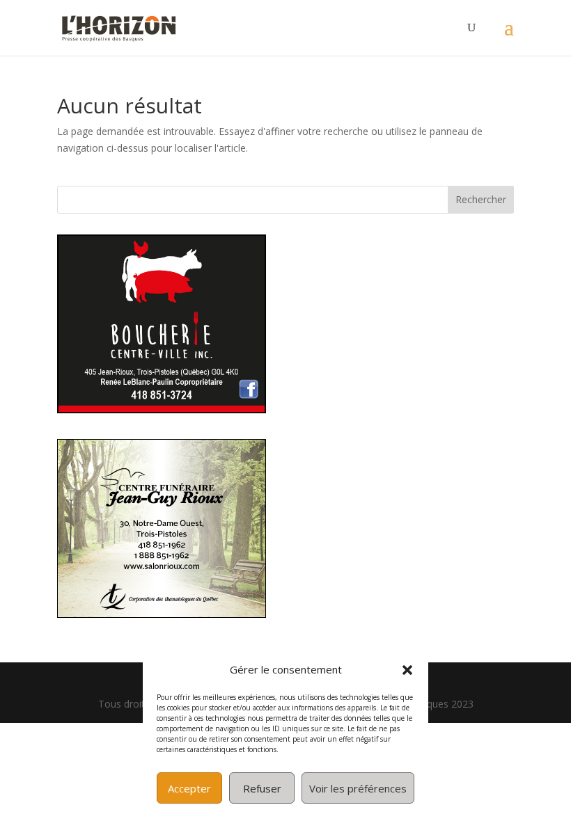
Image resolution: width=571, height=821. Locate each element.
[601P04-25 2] (161, 614)
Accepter (189, 788)
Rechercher (480, 199)
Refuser (262, 788)
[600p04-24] (161, 409)
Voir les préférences (358, 788)
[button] (407, 670)
